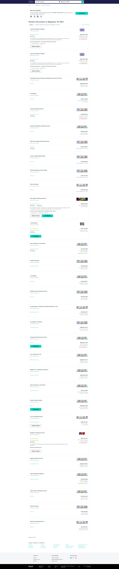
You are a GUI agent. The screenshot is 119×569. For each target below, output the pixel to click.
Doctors (54, 547)
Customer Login (36, 559)
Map (32, 24)
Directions (32, 34)
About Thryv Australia (41, 567)
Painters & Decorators (34, 30)
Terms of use (56, 567)
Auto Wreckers (69, 547)
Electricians (31, 546)
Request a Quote (36, 46)
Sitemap (35, 561)
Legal (79, 566)
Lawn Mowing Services (82, 544)
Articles (34, 557)
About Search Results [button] (85, 24)
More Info (37, 34)
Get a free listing (55, 557)
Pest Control (43, 547)
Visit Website (47, 215)
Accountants (55, 546)
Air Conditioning (81, 546)
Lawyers (42, 544)
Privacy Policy (49, 567)
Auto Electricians (56, 544)
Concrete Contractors (70, 546)
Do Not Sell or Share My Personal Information (67, 567)
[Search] (82, 2)
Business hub (54, 561)
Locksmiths (31, 547)
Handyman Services (82, 547)
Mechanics (43, 546)
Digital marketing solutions (57, 559)
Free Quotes (82, 13)
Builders (67, 544)
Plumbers (30, 544)
